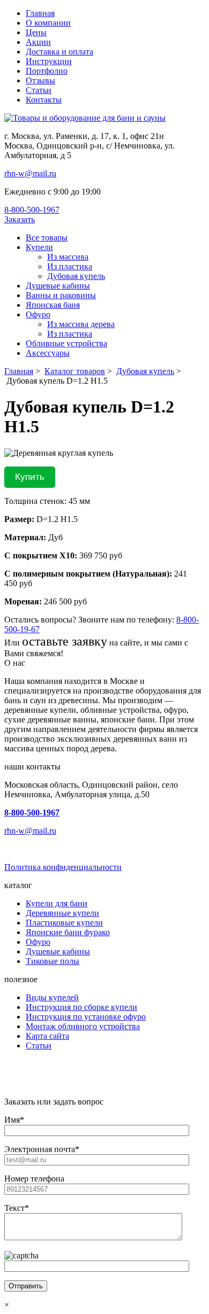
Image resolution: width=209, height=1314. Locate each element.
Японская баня (53, 304)
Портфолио (47, 70)
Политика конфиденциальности (63, 867)
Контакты (44, 99)
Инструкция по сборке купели (81, 1007)
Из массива (67, 256)
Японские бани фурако (68, 932)
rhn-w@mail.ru (30, 173)
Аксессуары (48, 352)
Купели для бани (56, 903)
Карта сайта (47, 1035)
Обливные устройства (66, 343)
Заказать (19, 219)
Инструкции (49, 61)
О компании (48, 22)
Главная (40, 13)
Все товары (47, 237)
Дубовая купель (76, 276)
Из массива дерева (81, 324)
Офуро (38, 314)
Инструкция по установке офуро (86, 1016)
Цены (36, 32)
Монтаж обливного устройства (83, 1026)
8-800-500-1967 (31, 209)
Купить (29, 477)
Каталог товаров (74, 371)
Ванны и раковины (61, 295)
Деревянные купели (62, 913)
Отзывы (40, 80)
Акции (38, 41)
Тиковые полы (52, 961)
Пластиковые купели (64, 922)
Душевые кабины (58, 285)
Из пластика (69, 266)
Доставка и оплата (59, 51)
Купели (39, 247)
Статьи (38, 90)
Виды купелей (52, 997)
